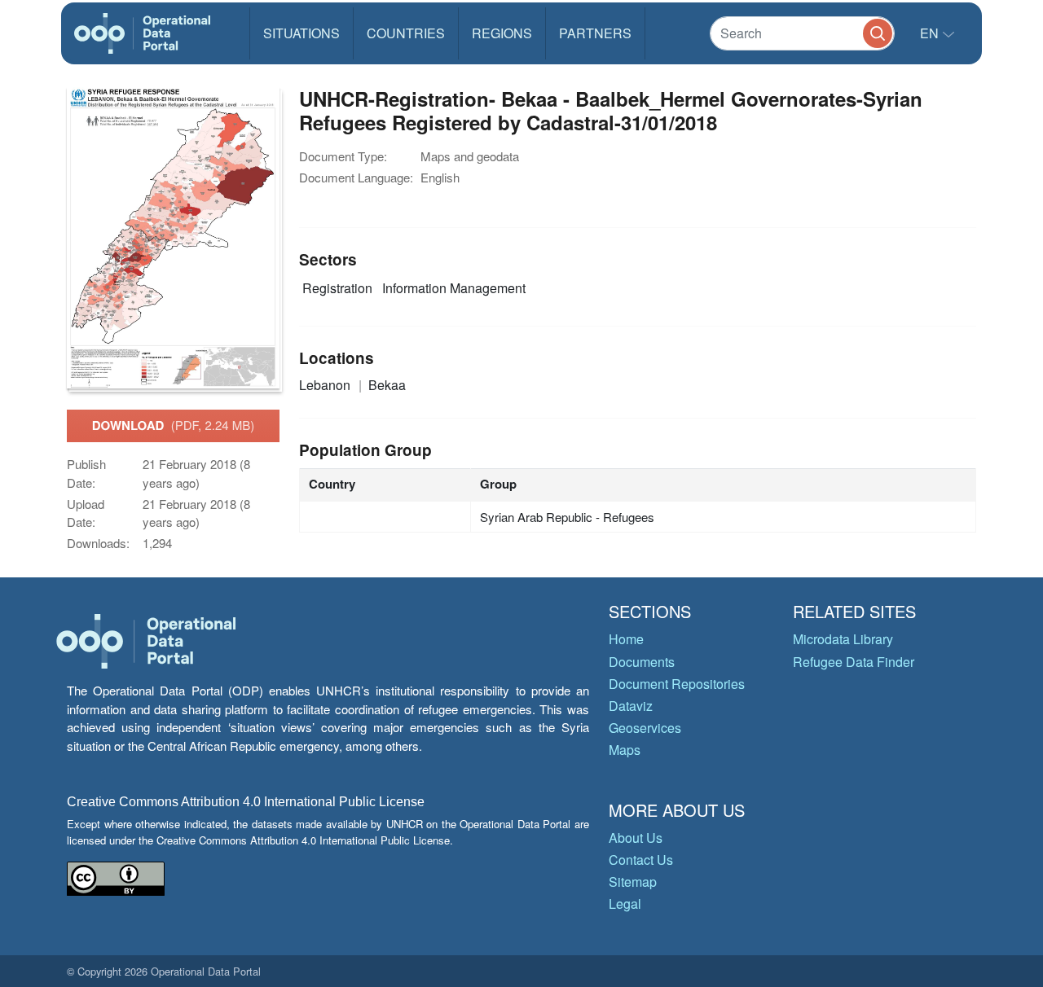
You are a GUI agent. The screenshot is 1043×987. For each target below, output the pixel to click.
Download (173, 425)
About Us (635, 837)
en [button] (931, 33)
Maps (624, 749)
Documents (642, 661)
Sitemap (633, 881)
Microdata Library (843, 638)
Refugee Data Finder (853, 661)
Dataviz (631, 705)
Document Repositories (677, 683)
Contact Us (641, 859)
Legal (625, 903)
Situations (301, 33)
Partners (595, 33)
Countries (406, 33)
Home (626, 638)
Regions (502, 33)
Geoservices (645, 727)
